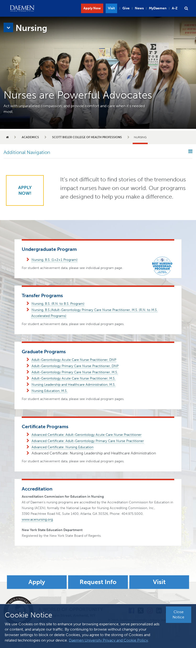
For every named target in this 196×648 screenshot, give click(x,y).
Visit (111, 8)
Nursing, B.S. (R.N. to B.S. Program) (58, 304)
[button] (186, 8)
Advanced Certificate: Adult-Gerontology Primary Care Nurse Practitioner (88, 441)
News (139, 8)
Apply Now (92, 8)
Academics (30, 137)
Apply (36, 582)
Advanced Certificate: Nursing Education (62, 447)
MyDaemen (158, 8)
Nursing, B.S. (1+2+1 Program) (54, 260)
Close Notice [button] (178, 615)
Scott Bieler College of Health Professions (87, 137)
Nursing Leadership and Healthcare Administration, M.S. (73, 385)
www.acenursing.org (37, 519)
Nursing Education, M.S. (49, 391)
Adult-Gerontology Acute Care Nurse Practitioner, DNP (74, 360)
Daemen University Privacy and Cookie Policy (108, 640)
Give (126, 8)
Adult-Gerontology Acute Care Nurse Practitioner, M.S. (73, 378)
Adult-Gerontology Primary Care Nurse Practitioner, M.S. (75, 372)
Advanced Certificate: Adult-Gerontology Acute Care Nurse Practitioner (87, 435)
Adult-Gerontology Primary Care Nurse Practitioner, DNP (75, 366)
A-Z (175, 8)
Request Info (98, 582)
